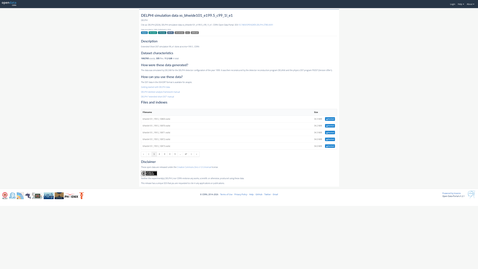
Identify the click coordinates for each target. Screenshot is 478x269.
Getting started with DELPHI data (155, 87)
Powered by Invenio (451, 193)
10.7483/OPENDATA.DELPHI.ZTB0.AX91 (256, 24)
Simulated (153, 33)
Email (275, 194)
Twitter (267, 194)
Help (251, 194)
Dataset (144, 33)
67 (186, 154)
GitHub (259, 194)
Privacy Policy (240, 194)
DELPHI (170, 33)
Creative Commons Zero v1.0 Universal (194, 167)
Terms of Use (226, 194)
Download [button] (331, 119)
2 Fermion (162, 33)
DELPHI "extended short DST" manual (157, 96)
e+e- (187, 33)
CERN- (195, 33)
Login (452, 4)
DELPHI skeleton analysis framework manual (160, 92)
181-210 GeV (179, 33)
